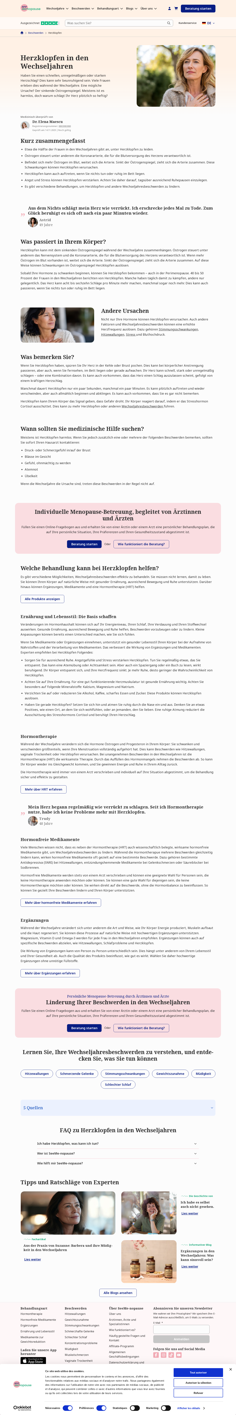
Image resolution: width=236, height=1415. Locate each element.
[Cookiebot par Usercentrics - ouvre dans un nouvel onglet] (22, 1408)
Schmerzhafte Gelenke (79, 1331)
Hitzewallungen (112, 334)
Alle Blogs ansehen (118, 1293)
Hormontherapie (31, 1314)
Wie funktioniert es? (122, 1330)
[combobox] (119, 23)
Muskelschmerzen (77, 1355)
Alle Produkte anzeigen (42, 599)
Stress (131, 334)
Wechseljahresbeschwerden (143, 406)
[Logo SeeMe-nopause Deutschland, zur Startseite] (30, 8)
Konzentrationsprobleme (81, 1343)
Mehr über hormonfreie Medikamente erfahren (61, 903)
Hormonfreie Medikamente (38, 1320)
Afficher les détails (188, 1408)
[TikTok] (171, 1355)
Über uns (147, 8)
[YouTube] (179, 1355)
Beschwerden (81, 8)
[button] (208, 23)
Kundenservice (188, 23)
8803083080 (65, 126)
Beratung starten (198, 8)
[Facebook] (156, 1355)
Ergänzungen (29, 1325)
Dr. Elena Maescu (47, 121)
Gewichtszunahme (77, 1320)
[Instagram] (163, 1355)
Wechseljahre (55, 8)
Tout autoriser (198, 1372)
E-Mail (158, 1322)
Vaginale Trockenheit (79, 1361)
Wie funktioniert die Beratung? (141, 544)
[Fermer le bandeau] (230, 1369)
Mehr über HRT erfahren (43, 789)
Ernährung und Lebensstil (38, 1331)
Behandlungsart (108, 8)
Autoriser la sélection (198, 1382)
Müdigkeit (71, 1349)
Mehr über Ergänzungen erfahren (50, 973)
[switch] (101, 1408)
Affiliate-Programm (121, 1346)
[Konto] (170, 8)
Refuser (198, 1392)
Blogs (130, 8)
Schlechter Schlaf (76, 1337)
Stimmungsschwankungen (178, 329)
